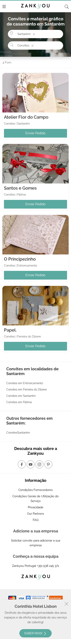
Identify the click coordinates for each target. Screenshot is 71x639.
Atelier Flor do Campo (26, 117)
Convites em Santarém (21, 395)
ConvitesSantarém (18, 432)
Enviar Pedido (35, 133)
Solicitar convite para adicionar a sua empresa (35, 543)
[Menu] (4, 6)
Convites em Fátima (19, 402)
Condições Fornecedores (35, 490)
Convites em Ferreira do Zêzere (26, 389)
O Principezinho (20, 259)
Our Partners (35, 513)
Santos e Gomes (20, 188)
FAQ (35, 520)
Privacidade (35, 507)
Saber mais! (33, 633)
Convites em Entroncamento (24, 383)
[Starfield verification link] (37, 598)
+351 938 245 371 (48, 566)
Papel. (10, 330)
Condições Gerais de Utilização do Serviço (35, 498)
